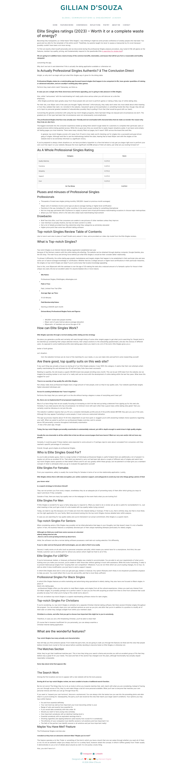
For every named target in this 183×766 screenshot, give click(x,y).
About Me (116, 25)
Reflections (95, 25)
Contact (126, 25)
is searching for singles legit (112, 51)
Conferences (81, 25)
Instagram (87, 754)
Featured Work (66, 25)
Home (55, 25)
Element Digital (105, 759)
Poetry (106, 25)
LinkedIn (99, 754)
